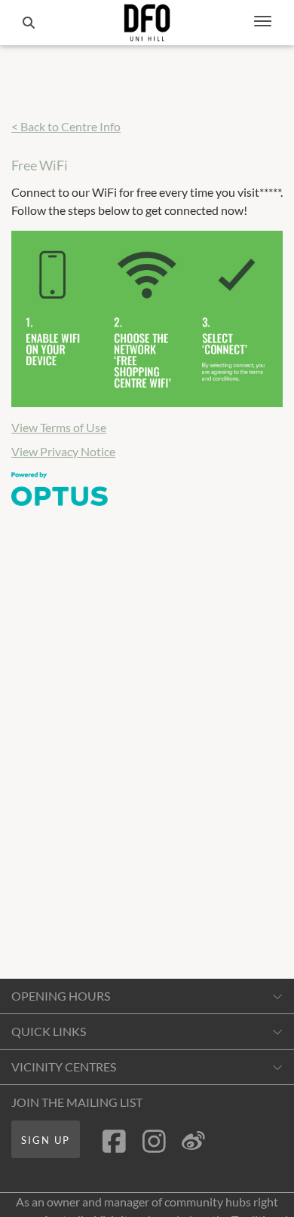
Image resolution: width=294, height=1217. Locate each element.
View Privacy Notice (63, 451)
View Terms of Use (58, 427)
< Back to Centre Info (66, 126)
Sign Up (45, 1140)
